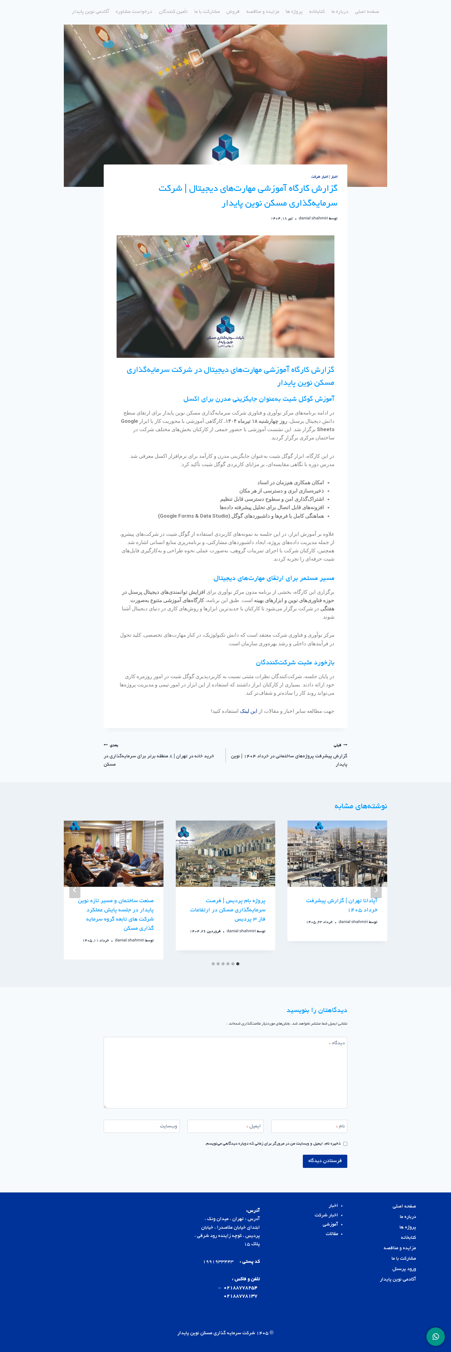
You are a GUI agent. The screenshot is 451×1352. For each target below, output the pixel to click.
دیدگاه (337, 1043)
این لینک (248, 711)
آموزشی (330, 1224)
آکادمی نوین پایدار (90, 12)
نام (340, 1126)
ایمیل (253, 1126)
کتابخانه (317, 12)
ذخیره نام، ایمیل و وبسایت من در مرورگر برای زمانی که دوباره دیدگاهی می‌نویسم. (273, 1143)
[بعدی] (74, 890)
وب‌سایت (168, 1126)
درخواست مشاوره (134, 12)
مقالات (332, 1234)
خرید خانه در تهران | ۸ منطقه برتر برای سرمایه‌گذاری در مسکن (159, 755)
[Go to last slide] (376, 890)
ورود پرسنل (404, 1269)
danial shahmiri (313, 219)
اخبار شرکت (319, 177)
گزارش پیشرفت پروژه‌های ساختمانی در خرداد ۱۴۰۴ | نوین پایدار (289, 755)
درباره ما (340, 12)
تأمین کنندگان (173, 12)
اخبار (334, 177)
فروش (233, 12)
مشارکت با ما (207, 12)
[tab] (237, 963)
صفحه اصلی (367, 12)
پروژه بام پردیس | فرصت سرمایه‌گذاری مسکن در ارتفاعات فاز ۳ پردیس (227, 910)
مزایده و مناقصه (262, 12)
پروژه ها (294, 12)
